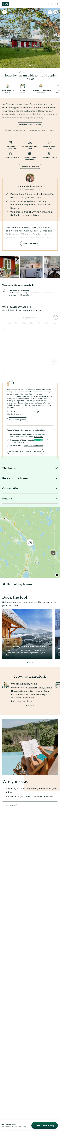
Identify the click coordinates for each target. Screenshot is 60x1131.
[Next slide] (56, 37)
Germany (35, 691)
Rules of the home (15, 478)
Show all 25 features (30, 166)
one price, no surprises (33, 446)
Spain (47, 691)
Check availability (44, 1125)
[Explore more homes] (4, 12)
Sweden (30, 72)
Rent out (41, 4)
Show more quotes (17, 420)
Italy (41, 687)
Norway (15, 691)
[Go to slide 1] (30, 65)
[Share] (50, 12)
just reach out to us (22, 701)
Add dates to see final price (14, 1127)
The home (9, 468)
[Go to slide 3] (34, 65)
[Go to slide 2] (32, 65)
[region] (30, 542)
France (48, 687)
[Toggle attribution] (57, 575)
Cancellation (10, 488)
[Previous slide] (3, 37)
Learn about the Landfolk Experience (25, 451)
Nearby (7, 498)
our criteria (38, 437)
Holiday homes (20, 72)
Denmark (32, 687)
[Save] (55, 12)
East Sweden (41, 72)
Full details (24, 295)
